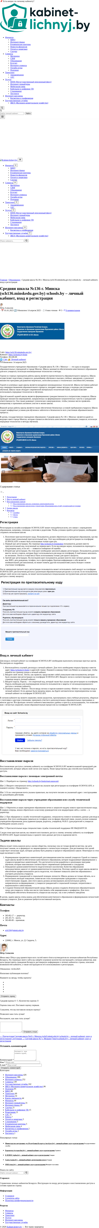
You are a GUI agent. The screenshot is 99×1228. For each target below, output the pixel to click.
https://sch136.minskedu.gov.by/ (18, 352)
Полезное (14, 70)
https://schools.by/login (18, 355)
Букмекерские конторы (20, 44)
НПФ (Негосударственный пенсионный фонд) (30, 82)
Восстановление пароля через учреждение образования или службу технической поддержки (47, 506)
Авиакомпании (17, 75)
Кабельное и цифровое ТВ (22, 89)
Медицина (15, 56)
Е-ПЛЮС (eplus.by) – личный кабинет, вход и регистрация (27, 1155)
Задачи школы (12, 508)
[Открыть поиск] (2, 108)
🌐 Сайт (4, 359)
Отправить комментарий (10, 1068)
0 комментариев (72, 310)
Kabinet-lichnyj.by (14, 1227)
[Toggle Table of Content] (2, 492)
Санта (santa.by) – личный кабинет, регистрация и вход (26, 1160)
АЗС (12, 77)
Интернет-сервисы (18, 65)
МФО (12, 40)
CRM (12, 58)
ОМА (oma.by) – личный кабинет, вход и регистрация (25, 1164)
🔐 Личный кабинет (17, 359)
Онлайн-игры (16, 68)
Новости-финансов (18, 47)
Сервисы (9, 54)
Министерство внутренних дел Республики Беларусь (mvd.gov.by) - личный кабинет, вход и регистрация (44, 1143)
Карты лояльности (13, 1098)
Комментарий (7, 1060)
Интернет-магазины (14, 96)
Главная (3, 280)
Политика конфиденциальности (19, 1200)
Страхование (16, 91)
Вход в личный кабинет (16, 499)
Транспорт (9, 72)
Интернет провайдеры (20, 84)
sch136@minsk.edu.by (14, 930)
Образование (16, 61)
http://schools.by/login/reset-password (43, 781)
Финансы (9, 37)
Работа (8, 1117)
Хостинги (14, 93)
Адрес (15, 517)
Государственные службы (16, 100)
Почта (15, 515)
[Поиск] (26, 240)
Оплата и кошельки (18, 49)
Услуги (8, 79)
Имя (2, 1062)
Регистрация (12, 497)
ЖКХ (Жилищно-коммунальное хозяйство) (29, 103)
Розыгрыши (10, 1112)
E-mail (3, 1065)
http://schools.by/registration (51, 544)
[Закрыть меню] (20, 160)
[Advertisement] (49, 138)
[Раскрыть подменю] (16, 165)
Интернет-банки (17, 42)
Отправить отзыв (30, 1032)
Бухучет (13, 63)
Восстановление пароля (16, 502)
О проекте (9, 1196)
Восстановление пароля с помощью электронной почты (33, 504)
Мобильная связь (17, 86)
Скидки (13, 51)
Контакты (10, 510)
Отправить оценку (8, 996)
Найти (28, 113)
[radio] (52, 982)
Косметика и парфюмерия (21, 98)
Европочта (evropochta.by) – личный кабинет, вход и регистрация (30, 1150)
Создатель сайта (12, 1198)
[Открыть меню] (2, 117)
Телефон (16, 513)
